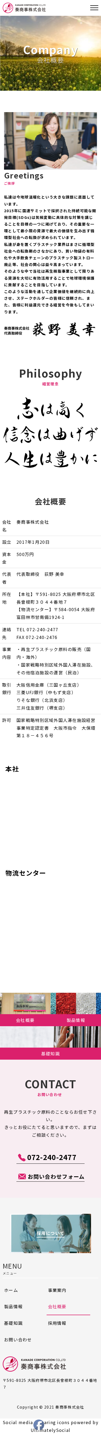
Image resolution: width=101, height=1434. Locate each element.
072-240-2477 (51, 1157)
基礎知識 (13, 1323)
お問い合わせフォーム (56, 1176)
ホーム (11, 1290)
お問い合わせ (18, 1339)
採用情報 (57, 1323)
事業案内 (57, 1290)
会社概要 (57, 1306)
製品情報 (13, 1306)
